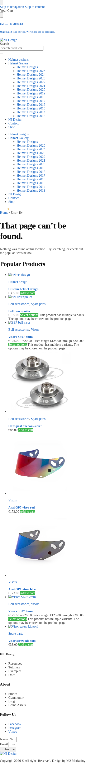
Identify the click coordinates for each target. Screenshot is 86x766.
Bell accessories (18, 304)
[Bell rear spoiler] (47, 297)
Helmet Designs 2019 (31, 93)
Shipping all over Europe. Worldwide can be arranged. (27, 31)
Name (4, 739)
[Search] (1, 53)
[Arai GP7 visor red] (47, 463)
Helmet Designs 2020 (31, 89)
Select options (29, 315)
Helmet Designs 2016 (31, 104)
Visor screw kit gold (21, 640)
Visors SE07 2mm (20, 611)
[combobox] (21, 48)
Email (4, 744)
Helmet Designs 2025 (31, 71)
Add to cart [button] (27, 293)
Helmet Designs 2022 (31, 82)
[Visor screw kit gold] (47, 626)
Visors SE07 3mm (20, 336)
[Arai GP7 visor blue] (47, 545)
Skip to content (35, 7)
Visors (35, 329)
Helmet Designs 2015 (31, 108)
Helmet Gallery (18, 63)
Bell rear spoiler (19, 311)
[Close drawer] (1, 15)
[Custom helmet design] (47, 275)
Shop (11, 127)
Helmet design (17, 282)
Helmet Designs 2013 (31, 116)
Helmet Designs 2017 (31, 101)
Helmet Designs (27, 67)
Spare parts (38, 304)
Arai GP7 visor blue (22, 589)
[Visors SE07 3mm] (47, 322)
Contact (13, 123)
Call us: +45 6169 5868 (11, 24)
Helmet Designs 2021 (31, 86)
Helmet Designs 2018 (31, 97)
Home (4, 212)
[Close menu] (1, 2)
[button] (4, 209)
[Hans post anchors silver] (47, 382)
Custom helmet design (23, 289)
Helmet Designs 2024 (31, 74)
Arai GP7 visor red (21, 507)
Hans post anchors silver (25, 426)
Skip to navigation (12, 7)
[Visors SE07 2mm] (47, 597)
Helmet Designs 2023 (31, 78)
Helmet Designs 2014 (31, 112)
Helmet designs (18, 59)
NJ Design (15, 119)
